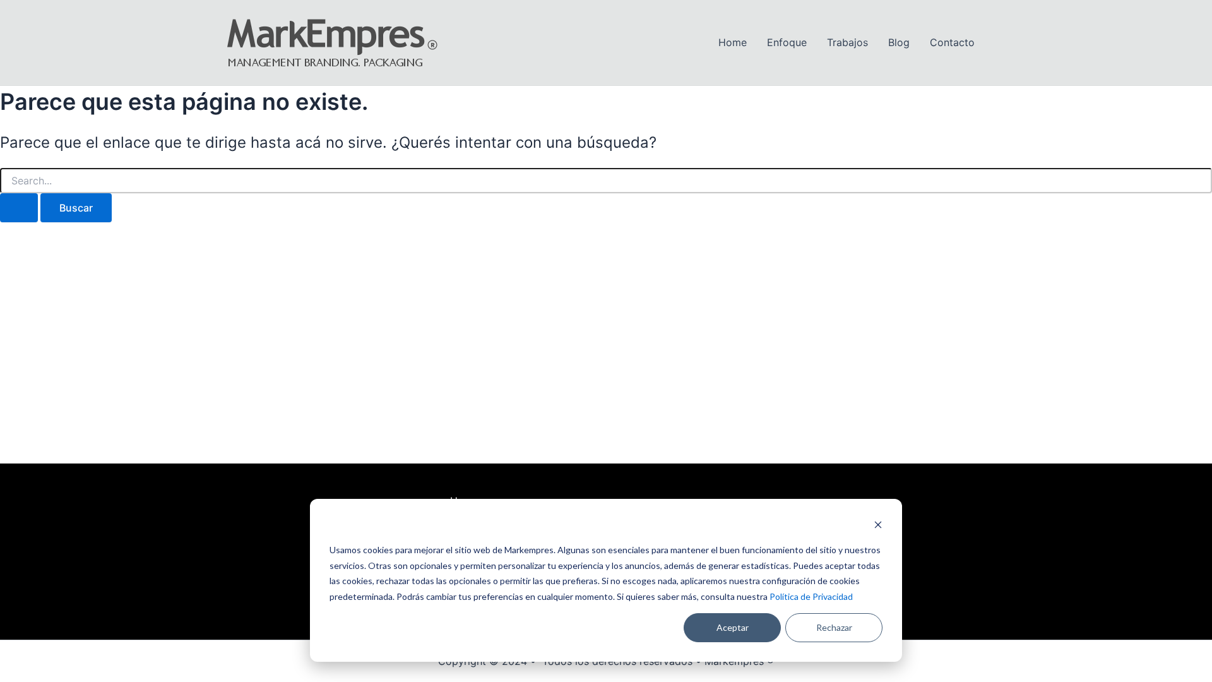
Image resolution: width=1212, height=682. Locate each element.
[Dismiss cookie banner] (878, 526)
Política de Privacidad (811, 596)
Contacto (952, 42)
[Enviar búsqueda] (19, 207)
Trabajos (847, 42)
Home (732, 42)
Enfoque (787, 42)
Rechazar (834, 627)
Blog (899, 42)
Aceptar (732, 627)
